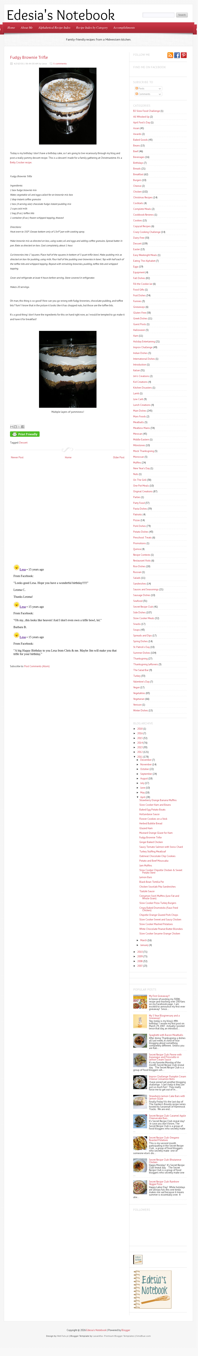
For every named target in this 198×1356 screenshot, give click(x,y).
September (146, 774)
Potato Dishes (140, 531)
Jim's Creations (141, 376)
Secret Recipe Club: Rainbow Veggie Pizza (164, 1183)
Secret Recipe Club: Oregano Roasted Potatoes (164, 1139)
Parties (137, 497)
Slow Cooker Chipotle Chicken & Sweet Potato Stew (160, 871)
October (144, 769)
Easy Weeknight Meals (145, 255)
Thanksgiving (140, 658)
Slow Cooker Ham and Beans (155, 804)
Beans (136, 145)
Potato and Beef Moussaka (153, 860)
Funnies (137, 301)
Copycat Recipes (142, 226)
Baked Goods (140, 139)
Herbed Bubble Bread (150, 823)
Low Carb (138, 399)
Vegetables (139, 693)
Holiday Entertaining (144, 341)
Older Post (118, 457)
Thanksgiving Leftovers (145, 664)
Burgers (137, 180)
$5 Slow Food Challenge (146, 111)
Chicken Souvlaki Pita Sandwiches (157, 886)
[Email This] (12, 427)
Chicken (137, 191)
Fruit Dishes (139, 295)
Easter (136, 249)
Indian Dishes (140, 353)
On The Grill (139, 480)
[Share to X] (19, 427)
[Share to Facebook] (23, 427)
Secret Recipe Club (143, 606)
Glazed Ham (146, 828)
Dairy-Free (138, 237)
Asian (136, 128)
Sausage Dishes (141, 595)
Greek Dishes (140, 318)
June (142, 787)
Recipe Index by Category (92, 27)
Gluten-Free (139, 312)
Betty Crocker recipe (21, 162)
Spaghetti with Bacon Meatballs (166, 1035)
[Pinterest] (184, 55)
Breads (137, 168)
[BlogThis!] (15, 427)
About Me (27, 27)
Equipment (139, 272)
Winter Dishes (140, 710)
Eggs (135, 266)
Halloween (139, 330)
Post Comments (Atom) (37, 666)
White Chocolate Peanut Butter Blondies (161, 929)
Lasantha (98, 1335)
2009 (140, 956)
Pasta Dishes (140, 508)
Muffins (137, 462)
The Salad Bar (141, 670)
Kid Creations (140, 382)
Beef (135, 151)
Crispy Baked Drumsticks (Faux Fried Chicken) (158, 909)
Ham (135, 335)
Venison (137, 704)
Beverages (139, 157)
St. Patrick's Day (141, 647)
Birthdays (138, 162)
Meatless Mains (141, 428)
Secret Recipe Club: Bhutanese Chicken (165, 1161)
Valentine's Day (141, 681)
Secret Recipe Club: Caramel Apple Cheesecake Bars (167, 1117)
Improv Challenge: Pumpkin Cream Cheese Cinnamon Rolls (167, 1078)
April (142, 797)
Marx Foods (139, 416)
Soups (136, 629)
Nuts (135, 474)
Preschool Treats (142, 537)
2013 (140, 747)
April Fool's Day (141, 122)
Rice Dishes (139, 566)
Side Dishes (139, 612)
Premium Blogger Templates (119, 1335)
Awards (137, 134)
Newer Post (17, 457)
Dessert (23, 442)
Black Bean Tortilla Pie (151, 882)
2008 (140, 961)
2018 (140, 728)
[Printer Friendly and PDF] (67, 434)
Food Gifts (138, 289)
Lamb (136, 393)
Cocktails (138, 203)
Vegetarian (139, 699)
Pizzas (136, 520)
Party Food (139, 503)
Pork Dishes (139, 526)
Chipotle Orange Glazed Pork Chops (158, 915)
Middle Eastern (141, 439)
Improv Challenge (142, 347)
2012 (140, 752)
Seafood (137, 601)
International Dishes (144, 358)
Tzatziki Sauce (147, 891)
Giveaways (139, 307)
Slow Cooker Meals (143, 618)
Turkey (137, 676)
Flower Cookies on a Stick (153, 818)
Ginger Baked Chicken (151, 842)
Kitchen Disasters (142, 387)
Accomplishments (124, 27)
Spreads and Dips (142, 635)
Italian (136, 370)
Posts (141, 88)
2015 (140, 738)
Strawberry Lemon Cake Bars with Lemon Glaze (167, 1097)
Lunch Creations (142, 405)
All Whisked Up (141, 116)
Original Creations (143, 491)
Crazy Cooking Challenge (147, 232)
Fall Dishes (139, 278)
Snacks (137, 624)
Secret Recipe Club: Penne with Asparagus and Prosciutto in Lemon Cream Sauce (165, 1057)
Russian (137, 572)
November (146, 764)
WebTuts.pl (63, 1335)
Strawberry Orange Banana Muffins (158, 800)
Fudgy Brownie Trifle (29, 57)
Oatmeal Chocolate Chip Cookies (157, 856)
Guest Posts (139, 324)
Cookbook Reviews (143, 214)
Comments (144, 94)
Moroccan (138, 456)
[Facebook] (177, 55)
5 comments (60, 63)
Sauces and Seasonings (146, 589)
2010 (140, 951)
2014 (140, 742)
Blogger (125, 1330)
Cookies (137, 220)
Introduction (139, 364)
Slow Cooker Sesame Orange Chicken (159, 933)
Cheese (137, 186)
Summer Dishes (141, 652)
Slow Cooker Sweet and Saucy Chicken (160, 919)
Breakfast (138, 174)
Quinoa (137, 549)
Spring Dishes (140, 641)
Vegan (136, 687)
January (144, 945)
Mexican (137, 433)
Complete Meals (142, 209)
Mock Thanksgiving (143, 451)
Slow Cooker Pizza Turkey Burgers (157, 903)
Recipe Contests (141, 554)
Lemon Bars (145, 877)
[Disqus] (67, 512)
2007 (139, 965)
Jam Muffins (145, 865)
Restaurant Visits (142, 560)
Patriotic (137, 514)
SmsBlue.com (143, 1335)
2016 (140, 733)
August (144, 778)
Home (11, 27)
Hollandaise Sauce (149, 814)
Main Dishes (139, 410)
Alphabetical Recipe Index (54, 27)
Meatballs (138, 422)
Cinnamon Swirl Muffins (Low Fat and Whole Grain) (159, 897)
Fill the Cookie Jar (142, 284)
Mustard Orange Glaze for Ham (156, 833)
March (143, 940)
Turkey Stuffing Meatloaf (152, 851)
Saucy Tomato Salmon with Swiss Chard (161, 847)
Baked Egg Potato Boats (152, 809)
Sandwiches (139, 583)
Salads (137, 578)
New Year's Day (141, 468)
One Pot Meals (141, 485)
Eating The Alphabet (144, 260)
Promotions (139, 543)
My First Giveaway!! (159, 996)
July (142, 783)
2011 (140, 756)
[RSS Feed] (170, 55)
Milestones (139, 445)
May (142, 792)
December (145, 759)
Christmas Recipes (143, 197)
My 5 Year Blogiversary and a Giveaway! (164, 1017)
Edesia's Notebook (96, 1330)
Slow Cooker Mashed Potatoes (156, 924)
